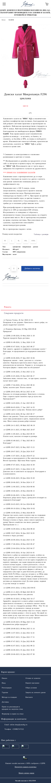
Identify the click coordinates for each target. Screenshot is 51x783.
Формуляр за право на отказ (13, 714)
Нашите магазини (32, 683)
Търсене (5, 692)
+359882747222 (18, 729)
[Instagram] (9, 734)
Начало (3, 20)
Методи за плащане (9, 697)
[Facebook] (4, 734)
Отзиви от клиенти (33, 678)
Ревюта (7, 307)
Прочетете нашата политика (25, 767)
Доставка (5, 702)
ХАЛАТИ (11, 20)
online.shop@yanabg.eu (18, 725)
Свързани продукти (13, 313)
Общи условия (31, 688)
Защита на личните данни (36, 692)
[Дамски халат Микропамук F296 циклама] (25, 78)
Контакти (29, 697)
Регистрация (6, 688)
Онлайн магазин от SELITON (25, 781)
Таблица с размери (41, 234)
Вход (3, 683)
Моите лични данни (26, 773)
